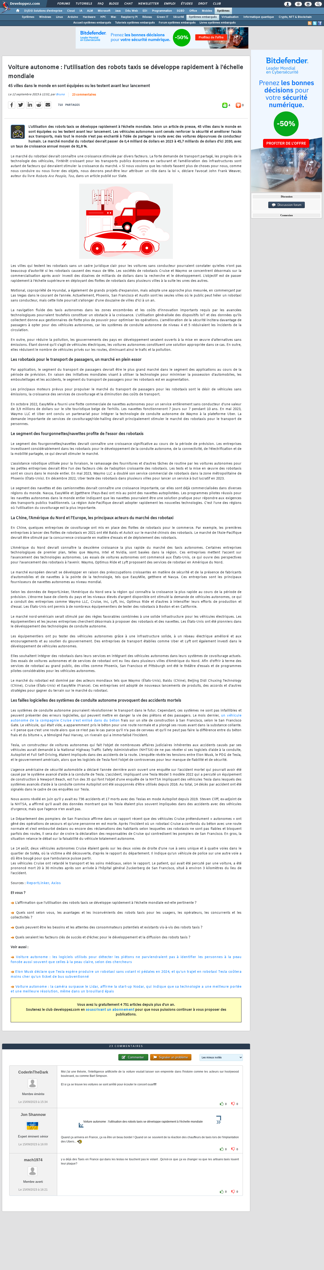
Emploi (169, 4)
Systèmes (223, 11)
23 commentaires (84, 95)
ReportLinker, (38, 883)
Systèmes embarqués (203, 17)
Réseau (147, 17)
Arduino (73, 17)
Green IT (162, 17)
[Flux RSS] (310, 23)
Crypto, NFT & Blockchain (295, 17)
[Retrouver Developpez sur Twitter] (315, 23)
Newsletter (148, 4)
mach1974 (33, 1160)
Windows (45, 17)
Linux (59, 17)
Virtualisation (230, 17)
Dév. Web (131, 11)
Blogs (113, 4)
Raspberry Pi (129, 17)
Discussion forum (288, 205)
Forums (63, 4)
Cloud (71, 11)
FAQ (100, 4)
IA (80, 11)
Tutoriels (83, 4)
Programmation (162, 11)
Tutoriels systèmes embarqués (135, 22)
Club (216, 4)
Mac (113, 17)
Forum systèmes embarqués (177, 22)
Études (186, 4)
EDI (145, 11)
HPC (103, 17)
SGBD (181, 11)
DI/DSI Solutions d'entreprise (43, 11)
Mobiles (207, 11)
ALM (90, 11)
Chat (128, 4)
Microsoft (104, 11)
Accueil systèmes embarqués (92, 22)
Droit (203, 4)
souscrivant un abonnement (110, 1010)
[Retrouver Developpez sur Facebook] (320, 23)
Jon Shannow (33, 1115)
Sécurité (178, 17)
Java (117, 11)
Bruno (60, 94)
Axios (56, 883)
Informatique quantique (258, 17)
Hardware (89, 17)
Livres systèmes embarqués (217, 22)
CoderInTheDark (33, 1072)
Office (193, 11)
